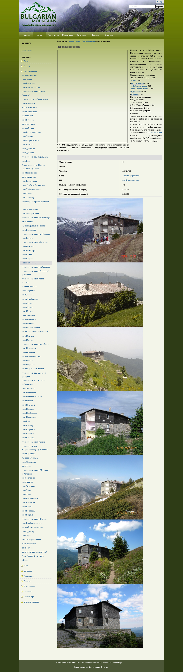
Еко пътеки (53, 35)
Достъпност (94, 667)
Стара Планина (88, 41)
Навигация (26, 57)
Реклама (80, 663)
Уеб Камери (118, 663)
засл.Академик (137, 83)
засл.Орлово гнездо (140, 89)
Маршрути (67, 35)
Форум (95, 35)
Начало (26, 35)
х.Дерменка (136, 91)
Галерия (81, 35)
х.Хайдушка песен (139, 86)
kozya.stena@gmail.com (131, 176)
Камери (109, 35)
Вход (159, 1)
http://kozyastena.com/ (130, 180)
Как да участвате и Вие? (65, 663)
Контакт (104, 667)
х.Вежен (135, 94)
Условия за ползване (93, 663)
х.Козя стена (156, 133)
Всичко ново (26, 50)
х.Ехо (133, 81)
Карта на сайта (80, 667)
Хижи (39, 35)
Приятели (107, 663)
